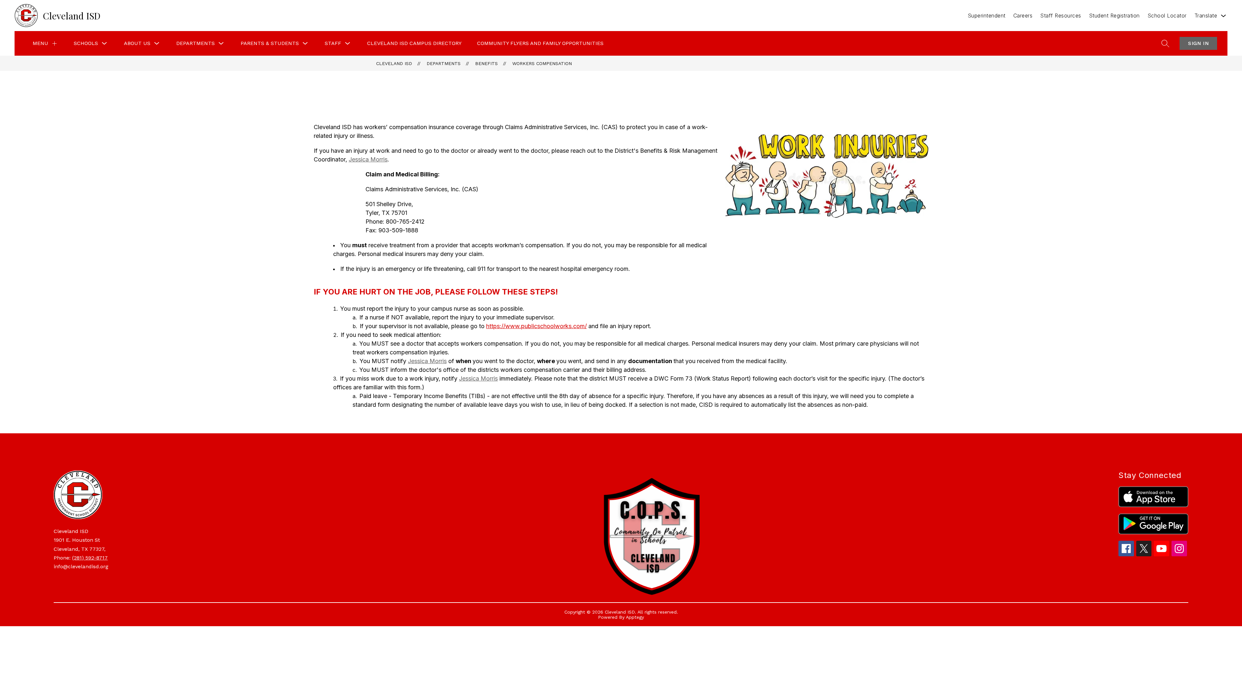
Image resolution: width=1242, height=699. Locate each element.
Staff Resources (1060, 15)
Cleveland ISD (394, 63)
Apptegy (635, 617)
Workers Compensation (542, 63)
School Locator (1167, 15)
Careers (1023, 15)
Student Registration (1114, 15)
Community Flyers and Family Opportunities (540, 43)
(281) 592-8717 (90, 558)
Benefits (486, 63)
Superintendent (987, 15)
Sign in (1198, 43)
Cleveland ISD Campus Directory (414, 43)
